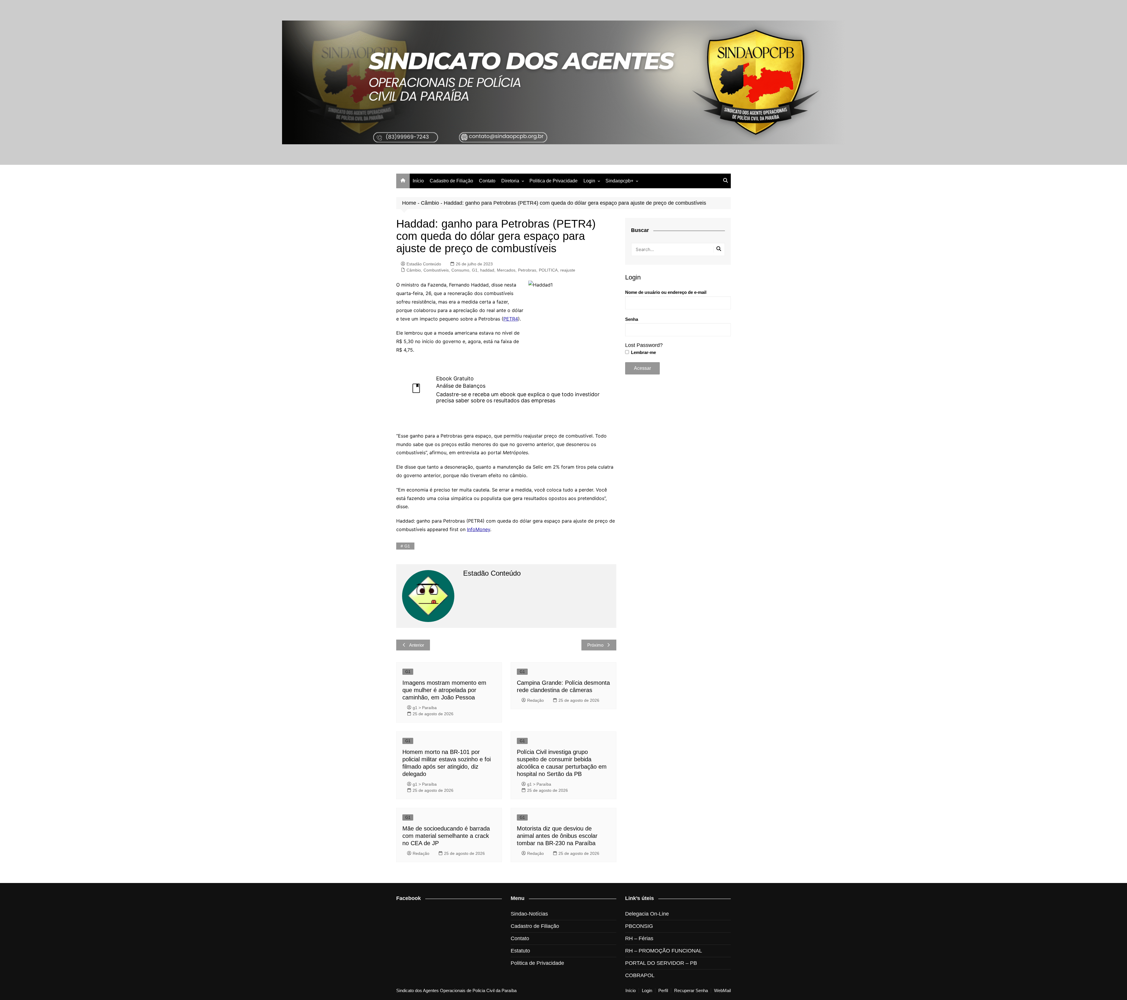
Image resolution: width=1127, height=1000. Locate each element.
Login (589, 180)
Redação (535, 700)
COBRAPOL (639, 975)
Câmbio (430, 203)
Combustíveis (436, 270)
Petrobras (527, 270)
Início (418, 180)
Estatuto (520, 951)
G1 (475, 270)
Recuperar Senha (691, 990)
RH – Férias (639, 938)
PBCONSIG (639, 926)
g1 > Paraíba (425, 707)
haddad (487, 270)
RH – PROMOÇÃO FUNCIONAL (663, 951)
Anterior (416, 645)
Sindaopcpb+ (619, 180)
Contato (487, 180)
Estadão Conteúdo (423, 264)
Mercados (506, 270)
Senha (631, 319)
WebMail (722, 990)
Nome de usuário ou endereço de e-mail (665, 292)
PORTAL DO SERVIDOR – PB (661, 963)
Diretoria (510, 180)
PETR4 (510, 319)
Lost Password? (644, 345)
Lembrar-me (643, 352)
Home (409, 203)
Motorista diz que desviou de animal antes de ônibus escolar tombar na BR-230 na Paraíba (557, 835)
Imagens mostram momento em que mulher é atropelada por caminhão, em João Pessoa (444, 690)
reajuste (567, 270)
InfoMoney (478, 529)
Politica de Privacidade (553, 180)
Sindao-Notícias (529, 914)
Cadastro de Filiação (451, 180)
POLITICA (548, 270)
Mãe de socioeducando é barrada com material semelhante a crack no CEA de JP (446, 835)
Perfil (663, 990)
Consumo (460, 270)
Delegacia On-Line (647, 914)
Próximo (595, 645)
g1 (407, 546)
